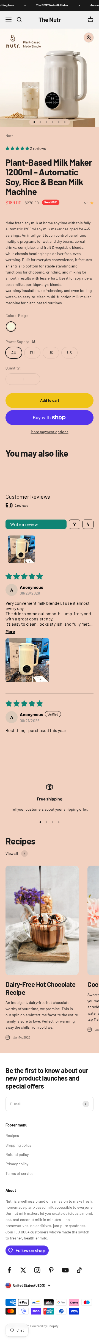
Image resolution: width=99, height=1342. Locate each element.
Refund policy (17, 1154)
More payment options (49, 431)
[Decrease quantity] (13, 379)
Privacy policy (17, 1163)
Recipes (12, 1135)
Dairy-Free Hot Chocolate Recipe (40, 988)
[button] (18, 148)
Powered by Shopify (44, 1326)
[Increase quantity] (33, 379)
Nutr (9, 135)
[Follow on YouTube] (65, 1270)
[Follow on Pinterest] (51, 1270)
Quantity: (13, 368)
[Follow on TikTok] (79, 1270)
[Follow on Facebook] (9, 1270)
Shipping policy (18, 1145)
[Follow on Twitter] (23, 1270)
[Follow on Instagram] (37, 1270)
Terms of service (19, 1173)
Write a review (24, 524)
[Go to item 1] (21, 549)
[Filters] (74, 524)
